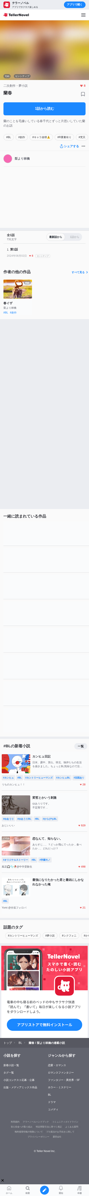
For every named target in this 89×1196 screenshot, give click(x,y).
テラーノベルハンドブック (36, 1122)
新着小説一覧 (11, 1065)
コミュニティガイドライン (65, 1122)
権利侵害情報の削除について (29, 1132)
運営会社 (57, 1137)
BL (49, 1094)
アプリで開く (75, 4)
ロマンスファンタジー (61, 1072)
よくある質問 (71, 1127)
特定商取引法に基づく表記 (49, 1127)
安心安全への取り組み (21, 1127)
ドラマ (52, 1102)
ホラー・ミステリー (59, 1087)
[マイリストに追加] (83, 94)
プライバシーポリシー (38, 1137)
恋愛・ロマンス (57, 1065)
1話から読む (44, 108)
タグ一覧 (8, 1072)
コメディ (53, 1109)
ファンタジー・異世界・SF (64, 1080)
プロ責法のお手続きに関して (60, 1132)
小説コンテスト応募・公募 (19, 1080)
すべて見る (78, 272)
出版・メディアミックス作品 (20, 1087)
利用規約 (15, 1122)
